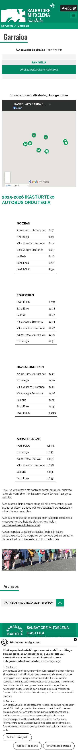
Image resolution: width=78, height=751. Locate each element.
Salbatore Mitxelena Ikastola (28, 13)
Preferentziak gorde (17, 737)
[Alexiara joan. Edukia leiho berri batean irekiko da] (69, 8)
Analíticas (11, 667)
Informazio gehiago (50, 661)
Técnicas (10, 701)
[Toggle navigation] (73, 15)
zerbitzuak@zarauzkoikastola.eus (39, 69)
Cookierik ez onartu (27, 745)
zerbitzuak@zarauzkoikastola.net (21, 525)
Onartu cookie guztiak (59, 745)
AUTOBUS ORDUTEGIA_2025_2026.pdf (29, 602)
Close (75, 639)
